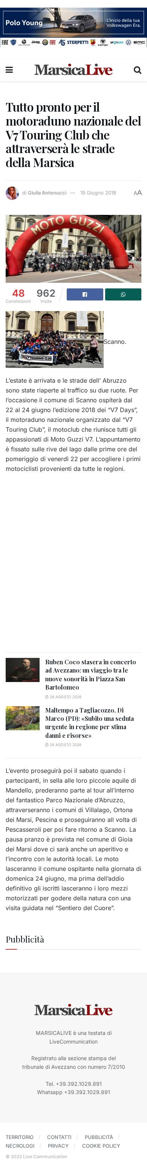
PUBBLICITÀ (99, 1137)
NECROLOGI (20, 1146)
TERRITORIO (20, 1137)
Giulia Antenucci (47, 193)
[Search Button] (137, 69)
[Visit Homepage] (73, 69)
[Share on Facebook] (85, 294)
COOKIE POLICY (101, 1146)
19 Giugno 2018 (98, 193)
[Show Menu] (9, 69)
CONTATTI (59, 1137)
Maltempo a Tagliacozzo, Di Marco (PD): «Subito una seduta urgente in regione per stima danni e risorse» (89, 722)
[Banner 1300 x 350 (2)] (73, 26)
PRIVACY (58, 1146)
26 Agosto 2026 (65, 696)
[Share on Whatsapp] (123, 294)
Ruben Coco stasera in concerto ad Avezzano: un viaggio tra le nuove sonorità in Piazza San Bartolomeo (90, 674)
